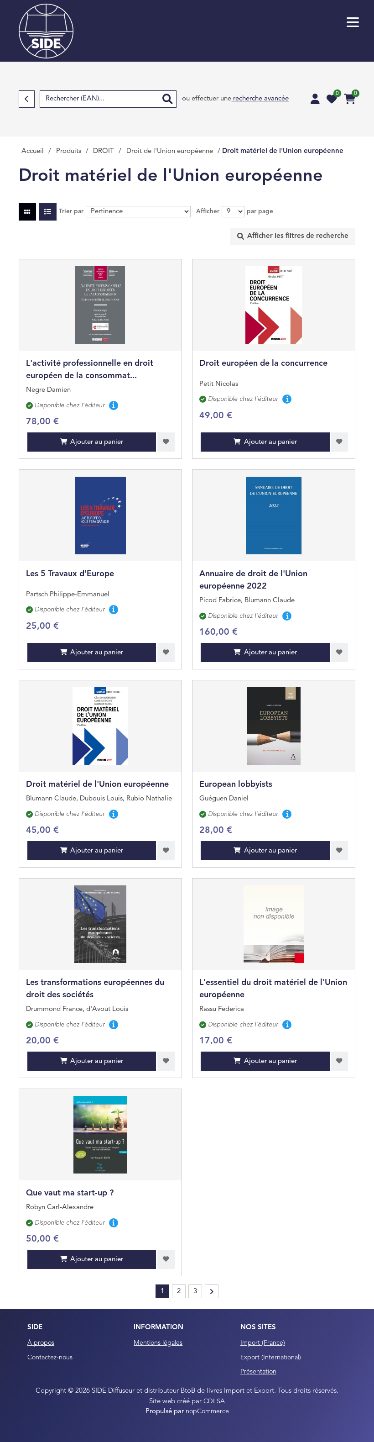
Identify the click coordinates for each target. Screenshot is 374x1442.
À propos (40, 1343)
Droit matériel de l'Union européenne (97, 784)
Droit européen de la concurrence (263, 363)
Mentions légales (158, 1343)
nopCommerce (207, 1411)
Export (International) (270, 1357)
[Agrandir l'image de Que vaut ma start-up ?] (100, 1135)
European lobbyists (235, 784)
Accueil (32, 151)
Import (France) (262, 1343)
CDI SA (214, 1401)
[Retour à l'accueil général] (46, 31)
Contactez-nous (50, 1357)
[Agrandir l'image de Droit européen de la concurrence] (273, 305)
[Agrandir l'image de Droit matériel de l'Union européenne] (101, 726)
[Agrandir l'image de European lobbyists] (274, 726)
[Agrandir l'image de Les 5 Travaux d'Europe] (100, 515)
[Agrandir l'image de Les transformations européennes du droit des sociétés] (100, 924)
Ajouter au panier (96, 442)
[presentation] (293, 236)
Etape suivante (211, 1291)
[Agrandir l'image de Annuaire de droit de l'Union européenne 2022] (273, 515)
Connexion (315, 99)
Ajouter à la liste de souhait (166, 442)
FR (109, 4)
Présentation (258, 1371)
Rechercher (167, 99)
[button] (353, 23)
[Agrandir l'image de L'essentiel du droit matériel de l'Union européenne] (274, 924)
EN (118, 4)
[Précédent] (27, 99)
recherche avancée (260, 98)
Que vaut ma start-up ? (70, 1193)
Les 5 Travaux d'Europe (70, 574)
